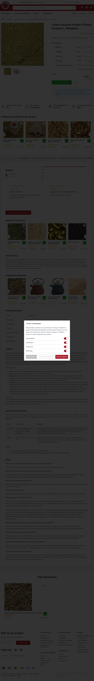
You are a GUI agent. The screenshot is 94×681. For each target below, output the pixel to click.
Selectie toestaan (46, 357)
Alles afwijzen (31, 357)
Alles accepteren (61, 357)
